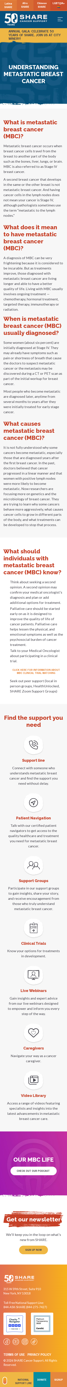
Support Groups (33, 880)
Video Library (33, 1095)
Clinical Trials (33, 943)
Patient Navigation (33, 818)
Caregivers (33, 1048)
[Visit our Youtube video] (16, 1341)
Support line (33, 760)
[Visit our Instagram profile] (25, 1341)
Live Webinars (34, 990)
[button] (33, 1250)
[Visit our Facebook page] (6, 1341)
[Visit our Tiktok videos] (34, 1341)
